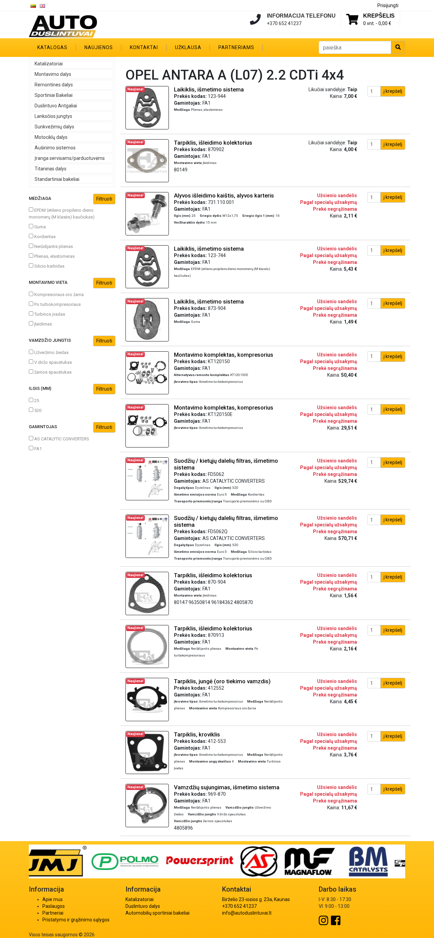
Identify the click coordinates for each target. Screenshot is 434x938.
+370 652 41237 (239, 906)
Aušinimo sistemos (55, 147)
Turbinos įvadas (49, 314)
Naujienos (98, 47)
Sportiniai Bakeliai (54, 95)
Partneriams (236, 47)
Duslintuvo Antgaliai (56, 105)
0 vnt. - (377, 23)
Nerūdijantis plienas (53, 246)
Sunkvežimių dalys (54, 126)
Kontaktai (144, 47)
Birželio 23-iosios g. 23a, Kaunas (256, 899)
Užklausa (188, 47)
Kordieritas (44, 236)
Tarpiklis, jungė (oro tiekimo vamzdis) (222, 681)
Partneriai (52, 913)
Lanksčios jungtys (53, 116)
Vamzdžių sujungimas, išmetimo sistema (226, 787)
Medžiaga (40, 198)
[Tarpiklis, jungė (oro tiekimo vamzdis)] (147, 699)
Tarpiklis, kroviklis (197, 734)
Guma (39, 226)
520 (37, 410)
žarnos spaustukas (52, 372)
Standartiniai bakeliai (57, 179)
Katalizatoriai (49, 63)
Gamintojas (43, 426)
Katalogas (52, 47)
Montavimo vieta (48, 282)
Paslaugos (53, 906)
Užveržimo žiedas (50, 352)
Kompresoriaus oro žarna (58, 294)
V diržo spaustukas (52, 362)
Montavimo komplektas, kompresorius (223, 354)
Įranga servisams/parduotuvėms (70, 158)
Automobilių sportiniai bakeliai (157, 913)
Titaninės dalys (50, 168)
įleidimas (42, 324)
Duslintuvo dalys (142, 906)
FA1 (37, 448)
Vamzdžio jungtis (50, 340)
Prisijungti (387, 5)
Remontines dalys (54, 84)
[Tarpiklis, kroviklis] (147, 752)
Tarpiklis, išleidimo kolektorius (213, 142)
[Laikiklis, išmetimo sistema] (147, 107)
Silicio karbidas (48, 266)
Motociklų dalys (51, 137)
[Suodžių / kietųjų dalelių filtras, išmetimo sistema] (147, 478)
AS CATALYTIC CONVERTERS (61, 438)
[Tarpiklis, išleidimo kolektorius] (147, 160)
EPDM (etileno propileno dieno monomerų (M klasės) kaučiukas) (62, 214)
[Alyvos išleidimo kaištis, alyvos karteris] (147, 213)
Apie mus (52, 899)
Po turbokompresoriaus (57, 304)
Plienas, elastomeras (54, 256)
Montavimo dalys (53, 74)
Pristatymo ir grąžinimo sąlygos (76, 919)
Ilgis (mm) (40, 388)
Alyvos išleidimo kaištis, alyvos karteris (224, 195)
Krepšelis (379, 16)
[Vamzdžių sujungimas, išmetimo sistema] (147, 805)
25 (36, 400)
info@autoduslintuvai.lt (247, 913)
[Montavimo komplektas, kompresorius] (147, 372)
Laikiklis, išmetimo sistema (209, 89)
